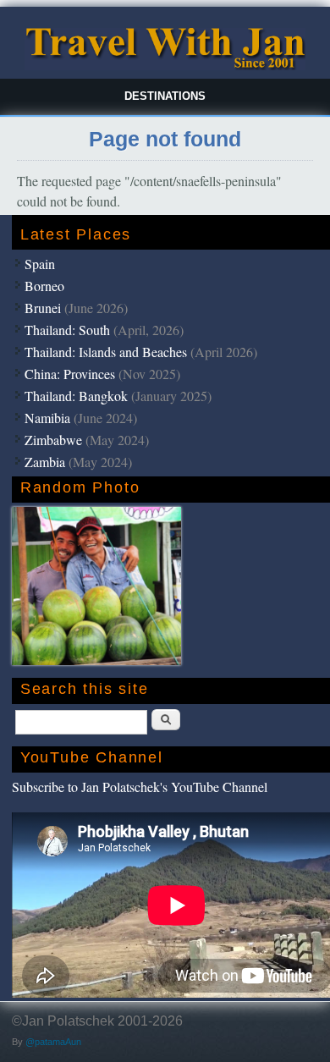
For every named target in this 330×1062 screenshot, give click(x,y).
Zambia (45, 461)
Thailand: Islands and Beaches (106, 351)
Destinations (165, 96)
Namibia (47, 417)
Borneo (44, 285)
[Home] (165, 65)
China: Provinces (70, 373)
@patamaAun (53, 1042)
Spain (40, 263)
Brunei (43, 307)
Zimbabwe (53, 439)
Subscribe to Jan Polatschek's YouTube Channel (139, 786)
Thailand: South (67, 329)
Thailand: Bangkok (76, 395)
